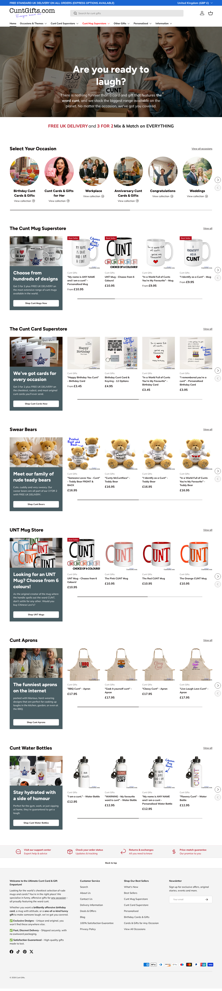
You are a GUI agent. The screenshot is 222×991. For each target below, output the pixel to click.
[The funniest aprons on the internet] (36, 663)
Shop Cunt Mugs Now (36, 303)
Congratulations (162, 191)
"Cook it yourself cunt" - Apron (118, 690)
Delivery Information (91, 904)
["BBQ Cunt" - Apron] (83, 664)
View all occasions (202, 148)
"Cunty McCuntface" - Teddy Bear (117, 479)
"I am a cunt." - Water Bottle (83, 796)
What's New (131, 886)
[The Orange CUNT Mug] (196, 554)
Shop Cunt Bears (36, 504)
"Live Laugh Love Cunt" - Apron (194, 690)
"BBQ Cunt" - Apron (78, 688)
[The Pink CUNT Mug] (121, 554)
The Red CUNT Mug (153, 578)
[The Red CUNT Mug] (158, 554)
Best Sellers (130, 892)
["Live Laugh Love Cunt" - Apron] (196, 664)
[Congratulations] (163, 171)
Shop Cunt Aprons (36, 722)
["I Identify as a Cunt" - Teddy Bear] (158, 453)
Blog (82, 917)
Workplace (93, 191)
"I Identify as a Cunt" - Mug (195, 276)
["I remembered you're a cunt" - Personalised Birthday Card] (196, 353)
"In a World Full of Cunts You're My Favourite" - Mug (157, 278)
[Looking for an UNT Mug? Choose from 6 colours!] (36, 553)
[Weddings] (197, 171)
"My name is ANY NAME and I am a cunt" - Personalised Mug (81, 280)
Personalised (141, 23)
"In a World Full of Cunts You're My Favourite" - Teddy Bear (194, 481)
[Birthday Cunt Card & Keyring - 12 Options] (121, 353)
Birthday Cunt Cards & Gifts (24, 193)
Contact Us (86, 898)
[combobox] (126, 13)
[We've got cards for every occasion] (36, 352)
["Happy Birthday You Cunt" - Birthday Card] (83, 353)
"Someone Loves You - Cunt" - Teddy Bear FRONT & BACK (83, 481)
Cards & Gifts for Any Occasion (141, 923)
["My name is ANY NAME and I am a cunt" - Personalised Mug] (83, 252)
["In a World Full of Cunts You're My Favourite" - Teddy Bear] (196, 453)
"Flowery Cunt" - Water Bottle (193, 798)
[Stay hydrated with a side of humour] (36, 771)
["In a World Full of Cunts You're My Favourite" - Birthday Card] (158, 353)
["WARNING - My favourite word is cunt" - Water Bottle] (121, 772)
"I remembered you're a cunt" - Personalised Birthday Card (193, 381)
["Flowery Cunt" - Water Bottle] (196, 772)
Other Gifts (120, 23)
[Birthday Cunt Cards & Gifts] (24, 171)
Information (162, 23)
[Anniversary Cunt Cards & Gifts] (128, 171)
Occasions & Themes (31, 23)
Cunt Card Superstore (63, 23)
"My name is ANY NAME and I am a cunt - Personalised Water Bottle (157, 800)
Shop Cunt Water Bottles (36, 822)
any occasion (58, 897)
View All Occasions (134, 929)
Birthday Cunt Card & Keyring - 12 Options (117, 379)
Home (13, 23)
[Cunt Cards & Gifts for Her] (59, 171)
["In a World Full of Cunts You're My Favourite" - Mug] (158, 252)
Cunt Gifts (20, 977)
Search (84, 886)
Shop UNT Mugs (36, 614)
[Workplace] (93, 171)
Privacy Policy (88, 929)
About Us (85, 892)
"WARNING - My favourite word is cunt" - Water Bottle (121, 798)
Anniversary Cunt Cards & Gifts (128, 193)
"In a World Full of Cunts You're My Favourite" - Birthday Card (156, 381)
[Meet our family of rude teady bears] (36, 452)
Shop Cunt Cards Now (36, 403)
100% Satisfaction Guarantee (97, 923)
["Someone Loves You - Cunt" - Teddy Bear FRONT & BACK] (83, 453)
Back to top (111, 863)
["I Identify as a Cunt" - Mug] (196, 252)
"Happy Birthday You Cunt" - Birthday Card (83, 379)
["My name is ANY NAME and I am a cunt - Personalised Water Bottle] (158, 772)
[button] (210, 13)
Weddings (197, 191)
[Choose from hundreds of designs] (36, 251)
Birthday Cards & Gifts (136, 917)
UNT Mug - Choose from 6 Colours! (119, 278)
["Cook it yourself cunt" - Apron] (121, 664)
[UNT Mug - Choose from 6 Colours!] (121, 252)
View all (207, 228)
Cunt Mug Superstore (94, 23)
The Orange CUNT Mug (193, 578)
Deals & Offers (88, 910)
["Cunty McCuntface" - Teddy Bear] (121, 453)
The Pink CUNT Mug (116, 578)
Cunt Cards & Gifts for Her (59, 193)
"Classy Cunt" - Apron (154, 688)
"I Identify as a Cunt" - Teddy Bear (155, 479)
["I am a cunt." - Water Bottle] (83, 772)
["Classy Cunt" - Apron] (158, 664)
